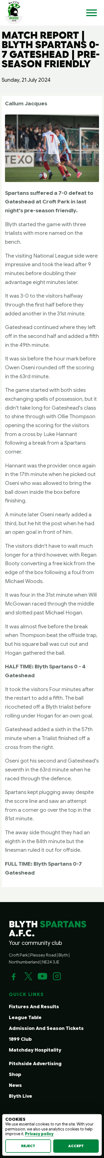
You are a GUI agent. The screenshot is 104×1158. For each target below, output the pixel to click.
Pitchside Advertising (35, 1064)
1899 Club (20, 1039)
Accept (76, 1146)
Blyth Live (20, 1096)
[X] (28, 976)
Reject (28, 1146)
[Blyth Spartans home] (14, 12)
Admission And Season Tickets (46, 1028)
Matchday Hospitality (35, 1050)
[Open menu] (91, 12)
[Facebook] (13, 976)
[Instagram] (57, 976)
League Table (25, 1017)
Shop (15, 1074)
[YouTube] (42, 976)
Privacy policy (39, 1133)
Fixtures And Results (34, 1007)
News (15, 1085)
